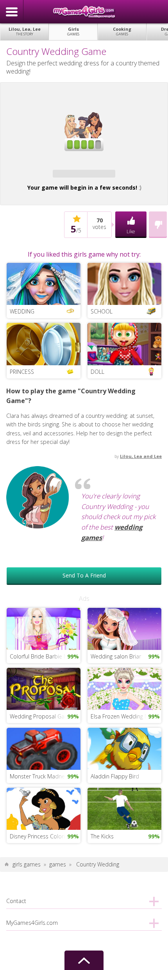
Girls (73, 31)
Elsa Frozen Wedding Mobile (126, 716)
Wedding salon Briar (116, 656)
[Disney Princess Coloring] (43, 808)
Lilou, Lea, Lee (25, 31)
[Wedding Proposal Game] (43, 688)
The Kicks (102, 836)
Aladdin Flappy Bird (115, 776)
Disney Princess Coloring (40, 836)
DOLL (97, 371)
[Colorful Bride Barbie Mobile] (43, 628)
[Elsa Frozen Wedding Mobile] (124, 688)
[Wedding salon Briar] (124, 628)
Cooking (122, 31)
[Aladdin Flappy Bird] (124, 748)
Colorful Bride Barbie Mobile (45, 656)
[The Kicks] (124, 808)
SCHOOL (102, 311)
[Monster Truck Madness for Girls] (43, 748)
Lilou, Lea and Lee (141, 456)
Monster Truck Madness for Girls (45, 776)
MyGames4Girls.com (84, 11)
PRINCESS (22, 371)
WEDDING (22, 311)
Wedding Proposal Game (41, 716)
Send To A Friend (84, 575)
